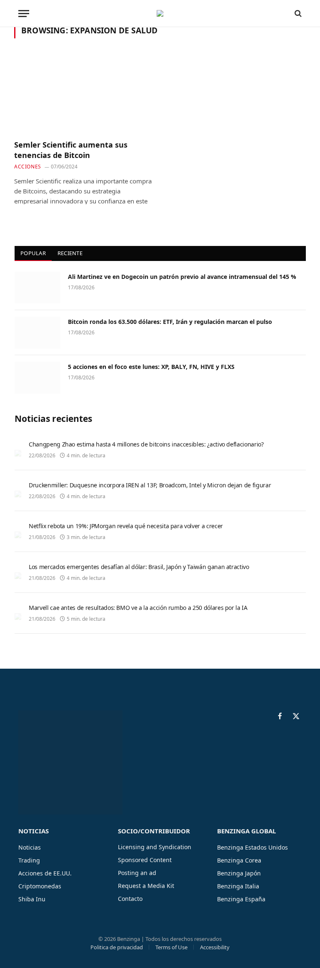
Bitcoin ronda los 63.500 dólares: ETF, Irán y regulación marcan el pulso (170, 322)
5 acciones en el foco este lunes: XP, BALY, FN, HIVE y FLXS (151, 367)
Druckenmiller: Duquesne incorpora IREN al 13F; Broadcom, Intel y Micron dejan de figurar (150, 485)
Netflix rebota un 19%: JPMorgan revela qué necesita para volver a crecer (126, 526)
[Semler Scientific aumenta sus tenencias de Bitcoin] (83, 94)
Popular (33, 253)
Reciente (70, 253)
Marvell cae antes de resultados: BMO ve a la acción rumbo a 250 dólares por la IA (138, 608)
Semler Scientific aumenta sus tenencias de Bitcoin (71, 150)
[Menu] (23, 13)
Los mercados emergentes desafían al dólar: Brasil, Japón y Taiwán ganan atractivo (139, 567)
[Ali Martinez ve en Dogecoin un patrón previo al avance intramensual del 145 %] (37, 287)
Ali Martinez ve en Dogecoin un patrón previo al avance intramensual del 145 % (182, 277)
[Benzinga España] (160, 13)
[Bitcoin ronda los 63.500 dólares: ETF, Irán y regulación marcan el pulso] (37, 333)
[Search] (297, 13)
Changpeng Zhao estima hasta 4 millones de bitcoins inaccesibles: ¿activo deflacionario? (146, 444)
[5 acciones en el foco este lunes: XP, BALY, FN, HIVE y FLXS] (37, 378)
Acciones (27, 166)
